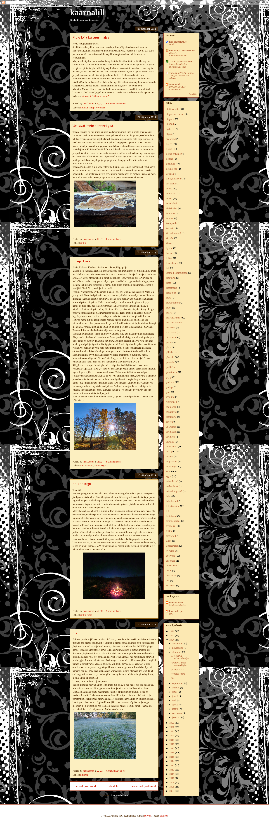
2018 (172, 744)
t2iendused (172, 481)
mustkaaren (176, 602)
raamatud (171, 407)
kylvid (169, 248)
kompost (170, 213)
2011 (172, 774)
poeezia (170, 362)
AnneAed (174, 84)
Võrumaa (100, 107)
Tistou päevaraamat (180, 61)
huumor (84, 107)
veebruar (177, 713)
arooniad (171, 139)
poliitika (170, 367)
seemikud (171, 432)
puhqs (169, 387)
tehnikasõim (172, 506)
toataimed (171, 516)
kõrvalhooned (173, 233)
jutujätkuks (81, 261)
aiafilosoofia (172, 109)
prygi (169, 377)
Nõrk (172, 44)
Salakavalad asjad (177, 605)
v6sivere (170, 556)
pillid (169, 352)
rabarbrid (171, 412)
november (178, 648)
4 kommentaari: (114, 238)
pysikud (170, 397)
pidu (168, 347)
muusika (170, 327)
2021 (172, 731)
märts (175, 709)
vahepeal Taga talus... (181, 73)
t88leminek (172, 486)
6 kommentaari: (114, 461)
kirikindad (171, 208)
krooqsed (171, 223)
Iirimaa (170, 174)
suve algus (172, 466)
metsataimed (173, 302)
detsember (178, 643)
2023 (172, 723)
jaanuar (176, 717)
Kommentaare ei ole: (116, 103)
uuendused (172, 546)
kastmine (171, 183)
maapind (171, 278)
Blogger (163, 815)
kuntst (169, 228)
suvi (168, 471)
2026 (172, 631)
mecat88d (171, 293)
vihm (169, 570)
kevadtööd (171, 203)
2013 (172, 765)
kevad (169, 198)
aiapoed (170, 119)
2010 (172, 778)
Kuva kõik (192, 94)
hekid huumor (174, 154)
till (167, 511)
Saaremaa (171, 427)
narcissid (171, 332)
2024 (172, 640)
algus (169, 134)
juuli (175, 692)
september (178, 683)
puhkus (170, 382)
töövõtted (171, 536)
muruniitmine (174, 317)
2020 (172, 735)
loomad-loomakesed (177, 273)
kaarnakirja (176, 611)
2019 (172, 740)
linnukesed (172, 263)
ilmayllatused (86, 465)
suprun (147, 815)
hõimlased (171, 169)
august (176, 687)
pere (168, 342)
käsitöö (170, 238)
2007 (172, 791)
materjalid (171, 288)
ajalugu (170, 129)
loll (168, 268)
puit (168, 392)
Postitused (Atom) (119, 795)
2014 (172, 761)
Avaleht (113, 786)
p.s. (75, 633)
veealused (171, 565)
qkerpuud (171, 402)
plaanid (170, 357)
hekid (169, 149)
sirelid (169, 456)
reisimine (171, 417)
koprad (170, 218)
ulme (169, 541)
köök (168, 243)
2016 (172, 752)
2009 (172, 782)
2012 (172, 769)
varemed (170, 561)
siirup (91, 107)
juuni (175, 696)
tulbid (169, 531)
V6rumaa (171, 551)
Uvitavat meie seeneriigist (93, 126)
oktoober (177, 652)
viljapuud (171, 575)
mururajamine (174, 322)
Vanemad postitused (144, 786)
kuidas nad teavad (177, 55)
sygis (103, 465)
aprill (175, 704)
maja (168, 283)
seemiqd (170, 436)
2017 (172, 748)
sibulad (170, 441)
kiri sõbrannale (178, 42)
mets (168, 297)
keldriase (171, 193)
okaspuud (171, 337)
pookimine (171, 372)
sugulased (171, 461)
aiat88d (170, 124)
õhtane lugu (82, 484)
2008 (172, 786)
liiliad (169, 258)
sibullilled (171, 446)
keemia (170, 188)
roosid (169, 422)
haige (169, 144)
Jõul (171, 614)
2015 (172, 757)
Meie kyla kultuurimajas (91, 37)
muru (169, 312)
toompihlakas (173, 521)
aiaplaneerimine (175, 114)
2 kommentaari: (114, 610)
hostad (169, 159)
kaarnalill (87, 12)
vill (168, 580)
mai (174, 700)
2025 (172, 635)
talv (168, 496)
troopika (170, 526)
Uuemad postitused (84, 786)
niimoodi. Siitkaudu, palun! (95, 96)
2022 (172, 727)
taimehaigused (174, 491)
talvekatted (172, 501)
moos (169, 307)
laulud (169, 253)
